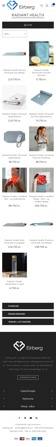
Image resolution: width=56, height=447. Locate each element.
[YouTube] (31, 418)
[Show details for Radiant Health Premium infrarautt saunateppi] (41, 223)
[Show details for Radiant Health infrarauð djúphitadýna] (14, 97)
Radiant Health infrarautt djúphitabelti (14, 156)
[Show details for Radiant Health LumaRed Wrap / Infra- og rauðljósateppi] (41, 180)
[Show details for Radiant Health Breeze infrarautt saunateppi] (14, 53)
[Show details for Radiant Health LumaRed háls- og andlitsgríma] (14, 180)
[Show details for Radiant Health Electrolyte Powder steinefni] (41, 53)
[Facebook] (19, 418)
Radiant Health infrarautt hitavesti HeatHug (41, 156)
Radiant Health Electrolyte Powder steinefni (41, 73)
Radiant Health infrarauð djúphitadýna (14, 115)
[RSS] (36, 418)
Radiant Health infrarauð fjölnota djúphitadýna (41, 115)
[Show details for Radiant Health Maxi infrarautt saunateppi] (14, 223)
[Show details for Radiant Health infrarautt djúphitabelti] (14, 138)
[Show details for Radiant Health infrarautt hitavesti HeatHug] (41, 138)
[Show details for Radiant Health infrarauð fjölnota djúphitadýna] (41, 97)
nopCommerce (34, 424)
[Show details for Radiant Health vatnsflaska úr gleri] (14, 265)
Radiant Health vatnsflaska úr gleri (14, 282)
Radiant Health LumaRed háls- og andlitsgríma (14, 197)
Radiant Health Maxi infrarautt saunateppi (14, 241)
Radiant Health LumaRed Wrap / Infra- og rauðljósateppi (41, 199)
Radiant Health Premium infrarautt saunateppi (41, 241)
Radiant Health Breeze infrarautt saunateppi (14, 71)
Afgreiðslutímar (28, 378)
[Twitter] (25, 418)
